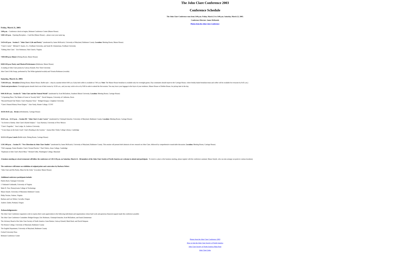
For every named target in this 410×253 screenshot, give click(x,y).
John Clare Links (205, 250)
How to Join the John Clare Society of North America (205, 243)
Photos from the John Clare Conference (205, 24)
